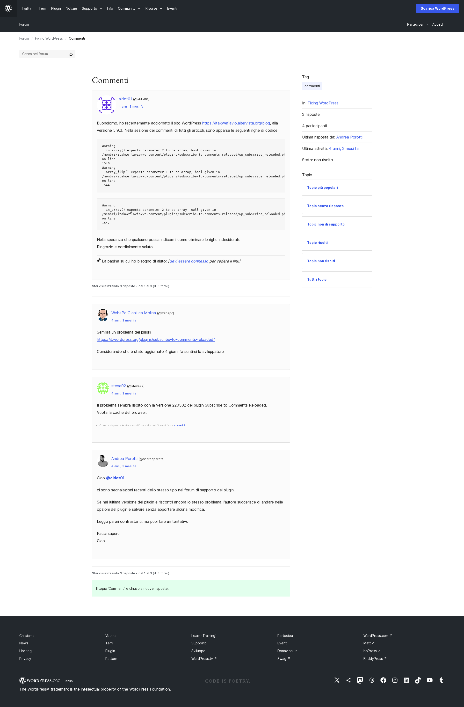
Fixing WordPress (49, 38)
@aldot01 (115, 477)
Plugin (110, 651)
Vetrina (110, 636)
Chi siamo (27, 636)
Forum (24, 24)
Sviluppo (198, 651)
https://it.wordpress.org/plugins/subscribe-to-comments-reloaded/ (156, 339)
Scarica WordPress (438, 8)
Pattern (111, 658)
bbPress (372, 651)
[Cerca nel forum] (70, 54)
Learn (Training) (204, 636)
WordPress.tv (204, 658)
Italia (69, 681)
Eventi (282, 643)
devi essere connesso (188, 261)
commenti (312, 86)
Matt (369, 643)
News (23, 643)
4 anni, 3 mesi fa (131, 106)
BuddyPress (375, 658)
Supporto (199, 643)
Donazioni (287, 651)
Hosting (25, 651)
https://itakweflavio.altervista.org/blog (236, 123)
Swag (283, 658)
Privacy (25, 658)
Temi (109, 643)
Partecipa (285, 636)
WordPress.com (378, 636)
